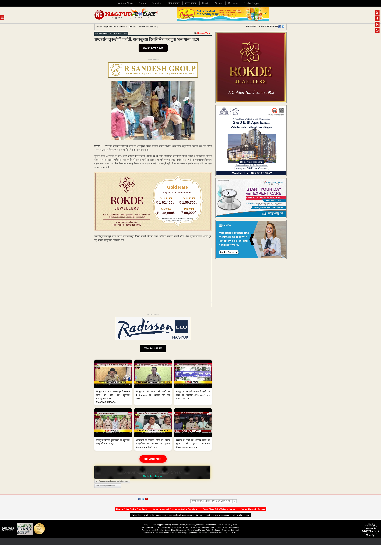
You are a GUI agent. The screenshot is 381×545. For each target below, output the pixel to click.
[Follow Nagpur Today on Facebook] (139, 499)
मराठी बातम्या (190, 3)
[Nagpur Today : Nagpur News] (126, 15)
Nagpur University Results (253, 509)
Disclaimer (216, 530)
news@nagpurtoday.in (189, 533)
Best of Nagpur (252, 3)
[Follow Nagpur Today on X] (143, 499)
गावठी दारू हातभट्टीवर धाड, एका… (108, 486)
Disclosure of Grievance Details (156, 533)
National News (125, 3)
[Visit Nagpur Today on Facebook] (279, 26)
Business (233, 3)
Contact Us (181, 530)
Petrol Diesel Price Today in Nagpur (219, 509)
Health (205, 3)
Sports (142, 3)
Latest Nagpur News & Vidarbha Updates (116, 26)
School (218, 3)
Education (157, 3)
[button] (113, 382)
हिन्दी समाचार (173, 3)
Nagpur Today (204, 33)
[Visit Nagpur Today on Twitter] (283, 26)
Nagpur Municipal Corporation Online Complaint (175, 509)
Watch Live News (153, 48)
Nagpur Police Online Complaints (131, 509)
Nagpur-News (170, 530)
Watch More (155, 458)
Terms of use (193, 530)
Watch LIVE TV (153, 348)
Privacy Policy (204, 530)
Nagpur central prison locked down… (112, 481)
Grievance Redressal (230, 530)
